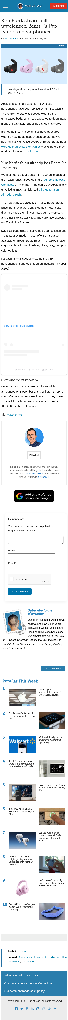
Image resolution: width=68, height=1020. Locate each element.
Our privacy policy (15, 983)
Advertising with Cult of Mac (21, 975)
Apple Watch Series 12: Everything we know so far (22, 716)
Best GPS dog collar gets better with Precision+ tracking (22, 907)
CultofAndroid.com (34, 473)
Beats (21, 957)
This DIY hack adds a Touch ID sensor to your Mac (22, 811)
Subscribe (58, 6)
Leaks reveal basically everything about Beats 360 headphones (51, 883)
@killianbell (43, 477)
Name (12, 550)
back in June (31, 151)
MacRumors (14, 414)
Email (12, 563)
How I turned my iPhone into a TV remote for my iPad (52, 787)
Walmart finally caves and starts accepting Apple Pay (50, 740)
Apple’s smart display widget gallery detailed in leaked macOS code (21, 764)
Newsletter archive (53, 669)
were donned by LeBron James (21, 146)
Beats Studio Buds (51, 957)
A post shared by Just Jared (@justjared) (34, 369)
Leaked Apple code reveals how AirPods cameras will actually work (50, 837)
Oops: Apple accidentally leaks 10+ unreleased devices (51, 692)
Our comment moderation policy (24, 991)
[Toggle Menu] (5, 6)
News (61, 46)
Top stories (28, 961)
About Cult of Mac (41, 983)
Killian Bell (11, 39)
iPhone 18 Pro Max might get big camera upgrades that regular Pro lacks (21, 861)
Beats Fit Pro (33, 957)
